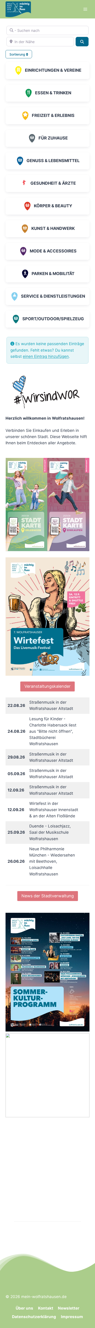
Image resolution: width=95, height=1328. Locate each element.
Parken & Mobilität (53, 273)
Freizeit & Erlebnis (53, 115)
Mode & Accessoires (53, 251)
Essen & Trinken (53, 92)
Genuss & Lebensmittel (53, 160)
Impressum (72, 1316)
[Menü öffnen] (85, 9)
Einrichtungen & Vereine (53, 70)
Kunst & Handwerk (53, 228)
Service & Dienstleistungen (53, 296)
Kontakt (45, 1308)
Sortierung (17, 54)
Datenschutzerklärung (34, 1316)
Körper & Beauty (53, 205)
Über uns (24, 1308)
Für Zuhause (53, 138)
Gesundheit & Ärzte (53, 183)
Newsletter (68, 1308)
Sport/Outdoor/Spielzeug (53, 318)
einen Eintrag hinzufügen (46, 356)
